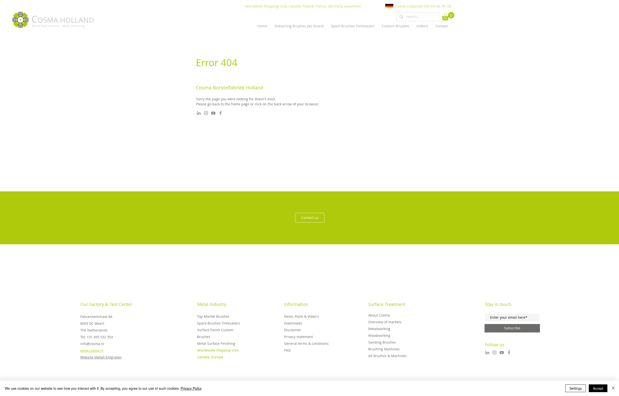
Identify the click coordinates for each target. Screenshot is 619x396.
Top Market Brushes (213, 316)
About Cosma (379, 315)
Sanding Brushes (382, 342)
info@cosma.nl (92, 343)
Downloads (293, 323)
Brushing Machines (384, 349)
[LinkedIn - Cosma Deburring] (487, 352)
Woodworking (379, 335)
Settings (575, 388)
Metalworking (379, 328)
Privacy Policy (191, 388)
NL (438, 6)
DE (449, 6)
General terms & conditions (306, 343)
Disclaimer (292, 330)
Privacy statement (298, 336)
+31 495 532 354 (100, 337)
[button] (448, 16)
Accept (598, 388)
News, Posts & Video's (301, 316)
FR (443, 6)
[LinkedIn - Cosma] (198, 113)
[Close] (613, 388)
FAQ (287, 350)
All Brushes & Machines (387, 355)
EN (433, 6)
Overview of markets (384, 322)
